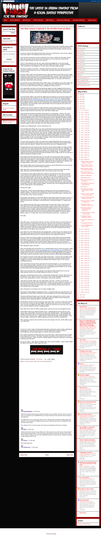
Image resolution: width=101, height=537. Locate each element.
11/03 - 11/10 (84, 128)
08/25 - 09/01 (84, 150)
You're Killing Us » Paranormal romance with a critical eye (87, 428)
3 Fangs (79, 62)
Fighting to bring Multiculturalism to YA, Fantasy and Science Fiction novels (88, 463)
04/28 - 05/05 (84, 256)
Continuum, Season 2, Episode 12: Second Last (87, 201)
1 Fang (79, 51)
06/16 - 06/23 (84, 240)
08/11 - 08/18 (84, 155)
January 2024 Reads (84, 365)
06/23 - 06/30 (84, 238)
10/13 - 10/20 (84, 134)
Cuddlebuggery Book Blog (86, 452)
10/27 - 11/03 (84, 130)
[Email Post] (45, 359)
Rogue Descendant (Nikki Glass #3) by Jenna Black (87, 169)
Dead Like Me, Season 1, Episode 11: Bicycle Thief (87, 172)
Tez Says (82, 363)
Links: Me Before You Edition (86, 478)
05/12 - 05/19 (84, 251)
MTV (38, 361)
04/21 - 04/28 (84, 258)
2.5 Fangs (80, 59)
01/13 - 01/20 (84, 289)
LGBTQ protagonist (82, 77)
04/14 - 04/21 (84, 260)
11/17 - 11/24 (84, 123)
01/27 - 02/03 (84, 285)
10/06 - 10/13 (84, 137)
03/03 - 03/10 (84, 274)
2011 (81, 297)
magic (35, 361)
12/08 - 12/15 (84, 117)
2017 (81, 99)
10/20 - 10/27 (84, 132)
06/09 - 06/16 (84, 242)
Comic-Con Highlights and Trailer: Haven (87, 226)
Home (47, 455)
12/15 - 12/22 (84, 114)
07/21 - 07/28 (84, 229)
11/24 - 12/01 (84, 121)
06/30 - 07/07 (84, 236)
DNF (79, 75)
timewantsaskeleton (84, 500)
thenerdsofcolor (83, 306)
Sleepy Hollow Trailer (86, 177)
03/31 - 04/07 (84, 265)
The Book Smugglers (84, 375)
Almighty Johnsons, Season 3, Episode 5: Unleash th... (87, 162)
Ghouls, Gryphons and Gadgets (87, 439)
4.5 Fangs (26, 361)
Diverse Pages (83, 512)
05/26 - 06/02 (84, 247)
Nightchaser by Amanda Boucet (86, 403)
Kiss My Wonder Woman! (86, 414)
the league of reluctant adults (87, 488)
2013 (81, 108)
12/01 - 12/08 (84, 119)
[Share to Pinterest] (54, 359)
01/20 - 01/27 (84, 287)
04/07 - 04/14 (84, 263)
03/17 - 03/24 (84, 269)
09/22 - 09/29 (84, 141)
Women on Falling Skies (86, 175)
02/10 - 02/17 (84, 280)
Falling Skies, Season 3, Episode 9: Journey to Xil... (87, 205)
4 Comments (39, 359)
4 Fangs (79, 67)
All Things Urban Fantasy (86, 351)
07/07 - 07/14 (84, 233)
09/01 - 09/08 (84, 148)
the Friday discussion (82, 85)
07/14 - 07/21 (84, 231)
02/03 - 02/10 (84, 283)
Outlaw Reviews (83, 387)
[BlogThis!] (49, 359)
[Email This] (48, 359)
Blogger (54, 533)
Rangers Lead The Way (85, 490)
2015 (81, 103)
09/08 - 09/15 (84, 146)
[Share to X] (51, 359)
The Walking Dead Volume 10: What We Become (87, 184)
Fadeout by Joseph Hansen (85, 389)
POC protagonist (81, 80)
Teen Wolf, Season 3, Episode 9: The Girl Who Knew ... (87, 194)
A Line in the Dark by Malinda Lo (87, 429)
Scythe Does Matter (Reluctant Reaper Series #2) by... (87, 198)
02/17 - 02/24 (84, 278)
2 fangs (79, 56)
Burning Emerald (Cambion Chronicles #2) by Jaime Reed (87, 190)
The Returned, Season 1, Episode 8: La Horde (86, 216)
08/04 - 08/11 (84, 157)
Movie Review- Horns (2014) (86, 501)
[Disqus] (46, 386)
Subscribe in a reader (7, 41)
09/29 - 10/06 (84, 139)
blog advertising (6, 108)
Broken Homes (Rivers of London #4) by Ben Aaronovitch (86, 209)
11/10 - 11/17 (84, 126)
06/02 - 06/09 (84, 245)
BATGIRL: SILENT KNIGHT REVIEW (88, 441)
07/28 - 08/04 (84, 159)
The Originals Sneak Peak (86, 223)
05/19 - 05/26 (84, 249)
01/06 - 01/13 (84, 292)
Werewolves (49, 361)
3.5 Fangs (80, 64)
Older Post (70, 455)
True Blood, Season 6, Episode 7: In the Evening (88, 213)
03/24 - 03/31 (84, 267)
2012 (81, 294)
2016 (81, 101)
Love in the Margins (84, 477)
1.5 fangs (80, 54)
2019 (81, 94)
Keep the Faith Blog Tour (85, 466)
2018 (81, 97)
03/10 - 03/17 (84, 272)
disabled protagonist (82, 82)
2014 (81, 106)
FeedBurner (12, 62)
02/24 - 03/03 (84, 276)
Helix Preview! (84, 186)
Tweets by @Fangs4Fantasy (84, 523)
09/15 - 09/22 (84, 143)
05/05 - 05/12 (84, 254)
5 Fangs (79, 72)
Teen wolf (42, 361)
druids (31, 361)
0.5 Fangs (80, 49)
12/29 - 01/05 (84, 110)
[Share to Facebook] (52, 359)
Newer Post (23, 455)
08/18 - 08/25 (84, 152)
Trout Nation (83, 339)
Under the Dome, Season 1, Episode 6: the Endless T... (87, 165)
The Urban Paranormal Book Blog (88, 401)
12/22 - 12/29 (84, 112)
